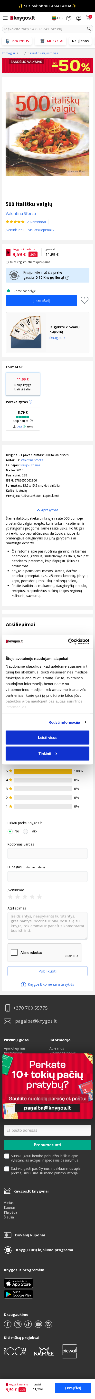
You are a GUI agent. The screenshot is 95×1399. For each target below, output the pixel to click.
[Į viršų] (85, 1365)
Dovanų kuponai (30, 1235)
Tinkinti (44, 753)
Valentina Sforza (32, 460)
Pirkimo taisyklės (62, 1053)
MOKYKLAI (55, 41)
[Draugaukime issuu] (48, 1326)
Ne (17, 831)
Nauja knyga (22, 384)
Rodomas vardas (21, 844)
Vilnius (9, 1202)
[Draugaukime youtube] (39, 1326)
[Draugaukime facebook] (8, 1326)
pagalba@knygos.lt (36, 1021)
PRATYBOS (20, 41)
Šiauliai (9, 1217)
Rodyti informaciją (64, 722)
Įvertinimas (16, 890)
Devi (19, 426)
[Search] (89, 28)
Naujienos (80, 41)
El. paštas (15, 867)
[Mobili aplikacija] (18, 1293)
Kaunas (10, 1207)
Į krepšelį (73, 1387)
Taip (33, 831)
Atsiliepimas (17, 908)
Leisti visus (47, 737)
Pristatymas (13, 1053)
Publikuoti (47, 971)
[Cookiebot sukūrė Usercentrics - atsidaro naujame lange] (68, 641)
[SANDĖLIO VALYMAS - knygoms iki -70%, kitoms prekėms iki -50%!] (47, 65)
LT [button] (59, 18)
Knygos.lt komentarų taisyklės (50, 984)
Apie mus (56, 1048)
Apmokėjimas (15, 1048)
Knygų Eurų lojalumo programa (44, 1249)
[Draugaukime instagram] (18, 1326)
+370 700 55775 (30, 1008)
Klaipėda (10, 1212)
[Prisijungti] (79, 18)
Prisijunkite (31, 272)
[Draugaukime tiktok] (28, 1326)
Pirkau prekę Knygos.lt (25, 823)
